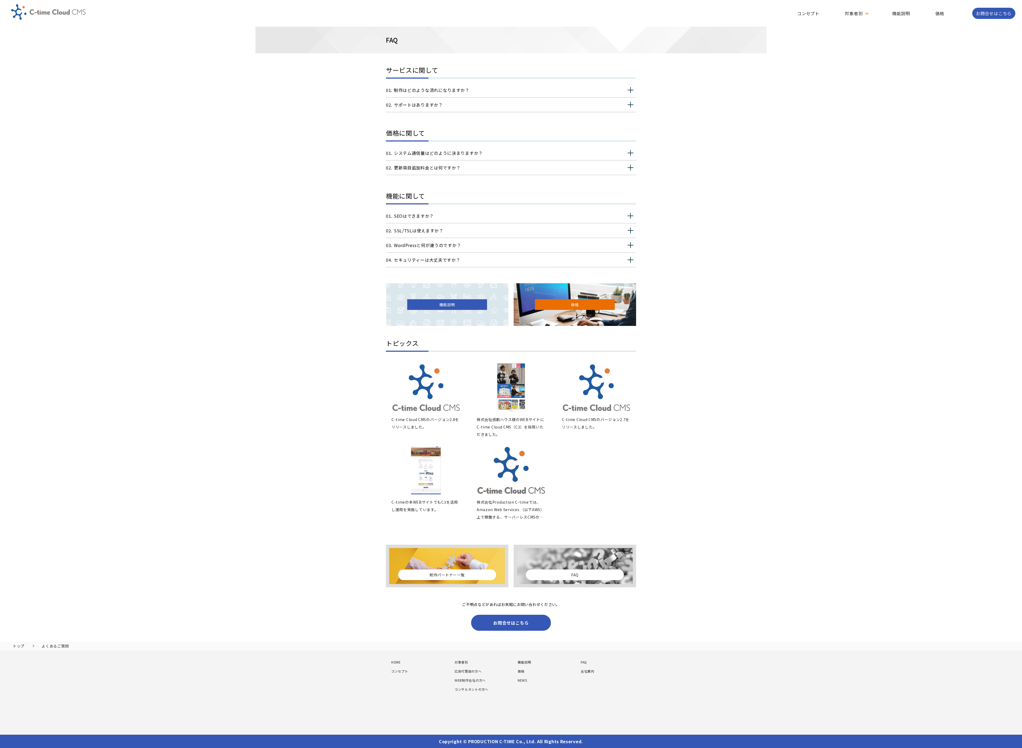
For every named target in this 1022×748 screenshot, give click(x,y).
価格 (939, 13)
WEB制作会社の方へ (470, 680)
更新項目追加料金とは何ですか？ (427, 167)
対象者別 (461, 662)
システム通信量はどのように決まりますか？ (438, 153)
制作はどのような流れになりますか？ (431, 90)
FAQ (584, 662)
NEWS (522, 680)
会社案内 (587, 671)
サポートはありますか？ (418, 105)
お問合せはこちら (994, 13)
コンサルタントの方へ (471, 689)
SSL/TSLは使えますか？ (418, 230)
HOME (396, 662)
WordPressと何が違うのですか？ (427, 245)
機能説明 (901, 13)
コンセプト (808, 13)
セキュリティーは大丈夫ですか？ (427, 260)
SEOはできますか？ (414, 216)
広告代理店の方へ (468, 671)
